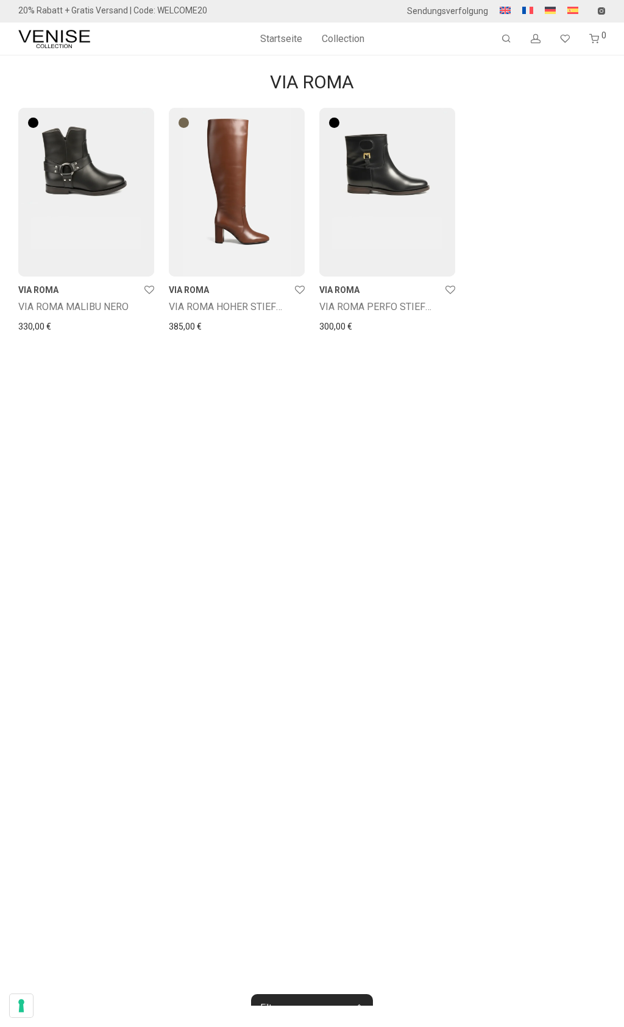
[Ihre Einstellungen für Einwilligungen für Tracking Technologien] (21, 1005)
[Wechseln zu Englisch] (505, 11)
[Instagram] (601, 10)
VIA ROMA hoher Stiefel (228, 306)
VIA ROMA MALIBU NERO (73, 306)
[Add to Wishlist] (149, 290)
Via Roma (38, 290)
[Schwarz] (33, 123)
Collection (343, 38)
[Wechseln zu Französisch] (527, 11)
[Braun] (184, 123)
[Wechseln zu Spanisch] (569, 11)
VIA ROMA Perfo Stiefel (377, 306)
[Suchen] (506, 39)
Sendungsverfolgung (447, 11)
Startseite (281, 38)
